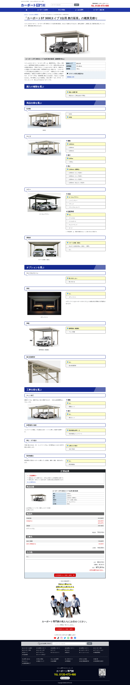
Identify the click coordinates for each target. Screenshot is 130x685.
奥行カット (72, 417)
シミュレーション (84, 652)
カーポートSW (27, 650)
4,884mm (71, 144)
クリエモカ (72, 218)
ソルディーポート (84, 650)
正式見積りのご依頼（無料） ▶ (65, 575)
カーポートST (41, 650)
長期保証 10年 (70, 77)
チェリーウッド (73, 224)
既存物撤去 (72, 464)
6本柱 (70, 114)
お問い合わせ (26, 659)
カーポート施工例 (98, 10)
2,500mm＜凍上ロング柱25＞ (77, 182)
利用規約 (68, 661)
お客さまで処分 (73, 445)
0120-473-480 (100, 5)
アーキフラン (41, 652)
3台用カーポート (70, 648)
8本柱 (70, 117)
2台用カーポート (56, 648)
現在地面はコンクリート (75, 433)
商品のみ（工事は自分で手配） (77, 95)
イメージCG (41, 654)
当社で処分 (72, 449)
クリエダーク (72, 221)
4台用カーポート (84, 648)
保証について (41, 661)
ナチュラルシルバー (74, 207)
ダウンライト (72, 297)
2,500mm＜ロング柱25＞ (76, 173)
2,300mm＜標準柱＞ (74, 169)
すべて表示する (31, 482)
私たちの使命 (83, 659)
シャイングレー (73, 200)
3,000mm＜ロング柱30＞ (76, 176)
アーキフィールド (99, 650)
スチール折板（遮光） (75, 243)
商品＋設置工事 (73, 92)
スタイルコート (56, 652)
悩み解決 (25, 654)
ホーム (26, 14)
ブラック (71, 204)
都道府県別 (97, 652)
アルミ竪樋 (72, 332)
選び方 (67, 652)
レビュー (25, 661)
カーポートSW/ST (33, 14)
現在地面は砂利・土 (74, 430)
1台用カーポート (42, 648)
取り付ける (72, 281)
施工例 (96, 659)
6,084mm (71, 151)
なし (70, 214)
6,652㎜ (71, 158)
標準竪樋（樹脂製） (74, 328)
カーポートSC (98, 648)
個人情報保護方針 (84, 661)
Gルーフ (25, 652)
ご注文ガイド (69, 659)
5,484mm (71, 147)
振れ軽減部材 (72, 365)
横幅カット (72, 406)
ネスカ (67, 650)
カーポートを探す (42, 10)
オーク (71, 228)
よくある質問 (79, 10)
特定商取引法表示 (99, 661)
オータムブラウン (74, 197)
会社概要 (54, 661)
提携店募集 (26, 663)
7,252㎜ (71, 162)
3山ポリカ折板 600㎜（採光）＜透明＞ (79, 246)
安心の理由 (61, 10)
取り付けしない (73, 278)
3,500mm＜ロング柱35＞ (76, 179)
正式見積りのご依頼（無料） (65, 629)
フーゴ (53, 650)
